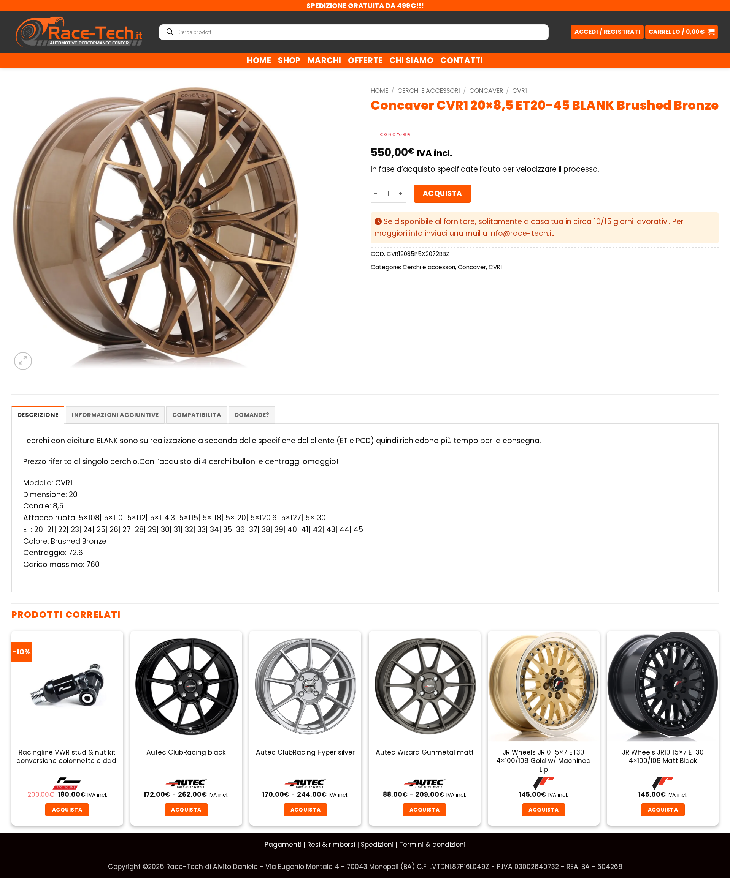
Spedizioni (377, 844)
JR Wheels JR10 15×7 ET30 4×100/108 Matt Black (663, 756)
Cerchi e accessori (428, 90)
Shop (289, 60)
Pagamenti (283, 844)
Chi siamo (411, 60)
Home (259, 60)
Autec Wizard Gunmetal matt (425, 752)
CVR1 (519, 90)
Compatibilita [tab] (196, 415)
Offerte (365, 60)
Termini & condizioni (432, 844)
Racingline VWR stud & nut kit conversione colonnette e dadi (67, 756)
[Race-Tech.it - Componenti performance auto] (78, 32)
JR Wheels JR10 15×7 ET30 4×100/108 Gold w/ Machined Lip (543, 761)
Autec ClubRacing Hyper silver (305, 752)
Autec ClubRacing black (186, 752)
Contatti (461, 60)
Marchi (324, 60)
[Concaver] (395, 134)
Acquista (442, 193)
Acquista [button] (543, 809)
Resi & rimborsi (331, 844)
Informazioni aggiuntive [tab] (115, 415)
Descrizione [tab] (37, 415)
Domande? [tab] (252, 415)
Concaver (486, 90)
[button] (681, 32)
